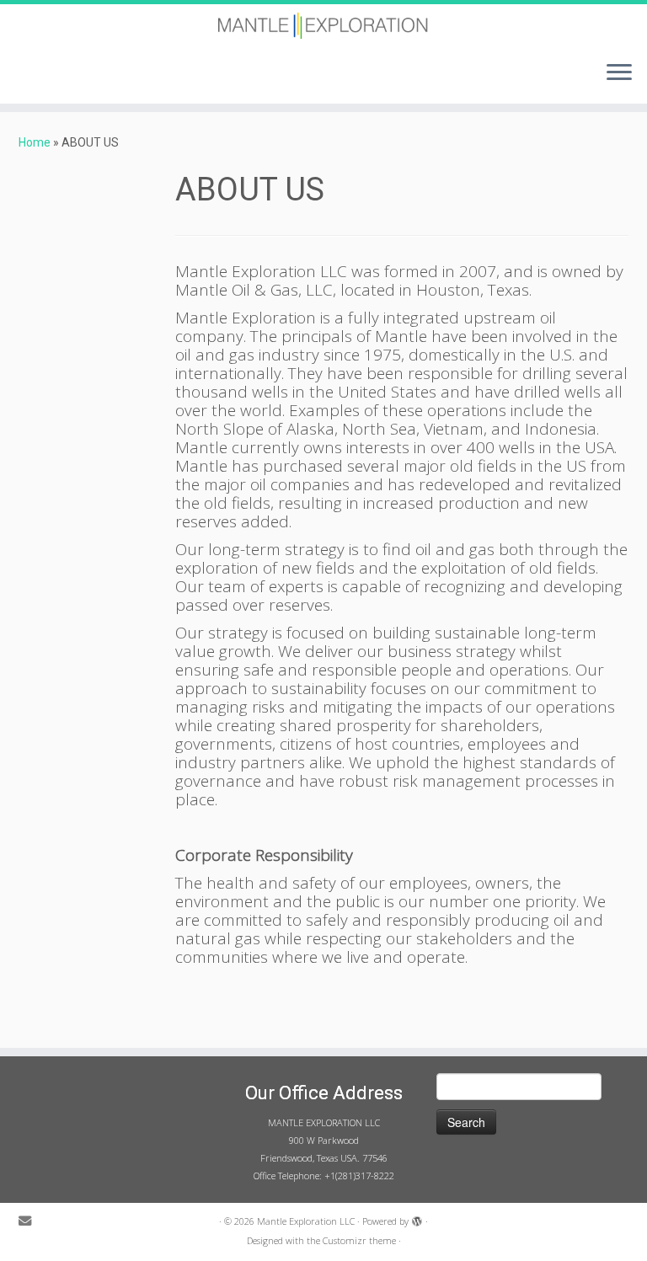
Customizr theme (359, 1240)
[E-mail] (30, 1222)
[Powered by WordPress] (417, 1218)
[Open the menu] (619, 73)
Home (35, 142)
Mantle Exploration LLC (306, 1221)
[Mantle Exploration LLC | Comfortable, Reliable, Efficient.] (323, 26)
